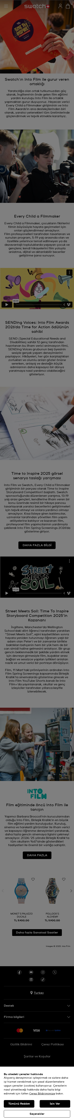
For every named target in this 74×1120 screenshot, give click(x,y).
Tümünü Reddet (19, 1104)
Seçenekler (37, 1114)
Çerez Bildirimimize (42, 1093)
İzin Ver (55, 1104)
